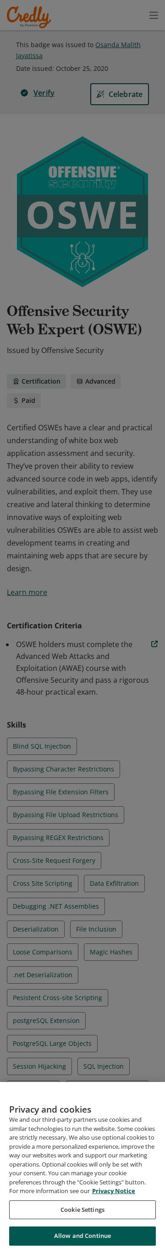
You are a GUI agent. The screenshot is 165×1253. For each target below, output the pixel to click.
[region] (82, 1167)
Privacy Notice (113, 1191)
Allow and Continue (82, 1236)
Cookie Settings (82, 1209)
